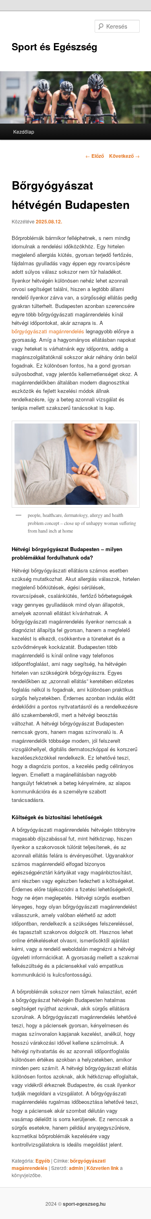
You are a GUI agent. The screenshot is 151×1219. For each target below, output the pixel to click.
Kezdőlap (23, 131)
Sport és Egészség (54, 46)
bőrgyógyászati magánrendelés (48, 331)
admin (76, 1167)
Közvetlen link (103, 1167)
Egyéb (42, 1160)
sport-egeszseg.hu (84, 1203)
